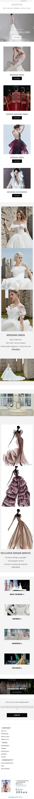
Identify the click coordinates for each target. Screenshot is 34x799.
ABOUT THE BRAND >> (17, 594)
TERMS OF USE (5, 739)
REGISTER (24, 1)
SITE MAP (3, 757)
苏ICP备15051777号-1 (16, 797)
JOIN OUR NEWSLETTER (7, 763)
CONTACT (28, 8)
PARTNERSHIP (4, 734)
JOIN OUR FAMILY (5, 768)
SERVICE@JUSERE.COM (21, 785)
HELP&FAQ (4, 754)
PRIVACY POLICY (5, 736)
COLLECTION (10, 8)
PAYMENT (3, 748)
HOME (4, 8)
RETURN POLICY (5, 751)
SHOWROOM (16, 8)
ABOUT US (4, 731)
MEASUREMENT (5, 745)
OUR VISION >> (17, 668)
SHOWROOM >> (17, 643)
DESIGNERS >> (17, 619)
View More (16, 349)
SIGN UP (17, 715)
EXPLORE (17, 37)
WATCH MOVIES (17, 692)
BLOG (2, 766)
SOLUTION (22, 8)
